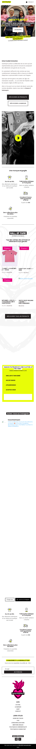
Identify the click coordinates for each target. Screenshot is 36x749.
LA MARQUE (18, 707)
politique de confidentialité (18, 727)
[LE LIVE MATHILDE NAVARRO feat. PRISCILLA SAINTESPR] (18, 568)
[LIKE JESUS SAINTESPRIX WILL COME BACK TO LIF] (18, 438)
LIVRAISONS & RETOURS (17, 722)
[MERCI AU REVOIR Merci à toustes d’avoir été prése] (18, 465)
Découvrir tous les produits (18, 316)
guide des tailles (18, 718)
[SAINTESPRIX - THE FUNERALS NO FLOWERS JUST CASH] (18, 510)
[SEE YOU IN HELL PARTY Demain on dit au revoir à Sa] (18, 491)
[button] (21, 202)
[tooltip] (21, 202)
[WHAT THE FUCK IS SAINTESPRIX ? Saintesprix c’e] (18, 549)
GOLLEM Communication (24, 745)
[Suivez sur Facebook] (19, 739)
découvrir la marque (18, 103)
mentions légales (18, 725)
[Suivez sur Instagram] (16, 739)
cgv (18, 720)
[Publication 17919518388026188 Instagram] (18, 529)
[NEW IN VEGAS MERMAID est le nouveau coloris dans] (18, 587)
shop (17, 709)
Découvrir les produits (18, 97)
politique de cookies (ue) (18, 729)
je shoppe (18, 30)
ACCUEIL (18, 704)
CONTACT (18, 711)
